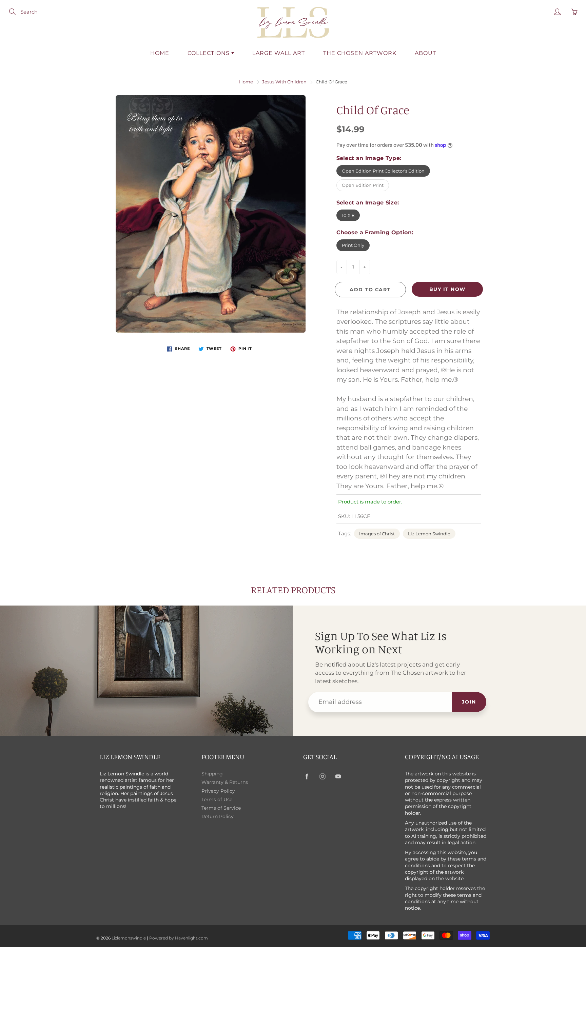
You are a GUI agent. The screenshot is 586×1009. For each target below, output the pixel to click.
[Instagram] (322, 777)
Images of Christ (377, 533)
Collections (209, 53)
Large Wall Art (278, 53)
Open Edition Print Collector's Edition (383, 171)
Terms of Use (216, 799)
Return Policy (217, 816)
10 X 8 (348, 215)
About (425, 53)
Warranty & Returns (224, 782)
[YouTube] (338, 777)
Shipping (212, 773)
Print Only (353, 245)
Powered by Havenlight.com (178, 938)
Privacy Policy (218, 791)
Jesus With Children (284, 81)
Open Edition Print (363, 185)
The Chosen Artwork (359, 53)
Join (469, 702)
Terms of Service (221, 808)
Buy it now (447, 289)
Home (159, 53)
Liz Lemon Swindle (429, 533)
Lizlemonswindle (129, 938)
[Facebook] (307, 777)
